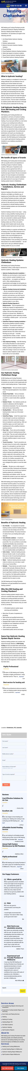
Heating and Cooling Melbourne (11, 1046)
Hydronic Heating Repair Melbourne (12, 1051)
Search (4, 988)
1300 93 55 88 (16, 6)
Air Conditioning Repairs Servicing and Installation (12, 1006)
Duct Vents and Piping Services (10, 1014)
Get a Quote (20, 1068)
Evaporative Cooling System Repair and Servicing (13, 1010)
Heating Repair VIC (7, 1022)
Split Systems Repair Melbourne (11, 1054)
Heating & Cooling (7, 1019)
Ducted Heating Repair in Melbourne (12, 1049)
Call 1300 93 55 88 (7, 1068)
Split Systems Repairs (8, 1030)
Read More (21, 676)
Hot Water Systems (7, 1024)
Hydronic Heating (7, 1027)
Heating (4, 1016)
